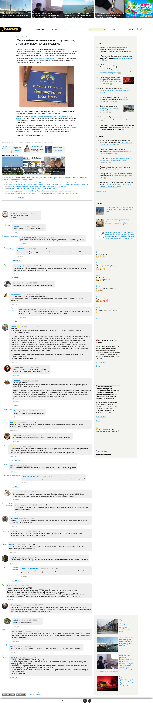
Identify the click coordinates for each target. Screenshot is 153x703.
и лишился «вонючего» (116, 128)
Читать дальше (101, 362)
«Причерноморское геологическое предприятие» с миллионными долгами (114, 50)
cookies (79, 701)
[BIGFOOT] (5, 531)
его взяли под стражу (125, 119)
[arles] (5, 561)
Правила (31, 694)
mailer (11, 544)
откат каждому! (21, 505)
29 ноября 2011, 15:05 (45, 309)
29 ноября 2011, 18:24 (46, 569)
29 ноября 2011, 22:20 (29, 620)
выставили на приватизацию (117, 47)
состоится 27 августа (114, 169)
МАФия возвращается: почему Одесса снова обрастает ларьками (32, 189)
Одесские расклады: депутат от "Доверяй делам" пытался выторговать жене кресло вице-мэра (42, 191)
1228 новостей (15, 150)
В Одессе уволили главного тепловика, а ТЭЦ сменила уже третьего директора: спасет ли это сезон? (44, 193)
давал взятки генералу (122, 127)
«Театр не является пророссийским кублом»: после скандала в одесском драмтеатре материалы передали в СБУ (118, 222)
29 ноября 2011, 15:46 (25, 422)
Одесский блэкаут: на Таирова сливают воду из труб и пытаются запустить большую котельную (43, 182)
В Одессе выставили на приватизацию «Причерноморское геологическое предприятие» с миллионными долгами (126, 626)
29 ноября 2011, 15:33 (30, 380)
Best (11, 422)
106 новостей (34, 152)
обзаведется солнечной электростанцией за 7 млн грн (116, 91)
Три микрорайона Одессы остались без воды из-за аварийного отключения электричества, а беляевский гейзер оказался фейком (110, 15)
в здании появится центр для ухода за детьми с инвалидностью (115, 185)
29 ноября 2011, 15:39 (30, 411)
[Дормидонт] (7, 439)
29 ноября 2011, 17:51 (48, 477)
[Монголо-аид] (6, 632)
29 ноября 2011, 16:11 (30, 435)
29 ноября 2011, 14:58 (26, 213)
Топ (65, 29)
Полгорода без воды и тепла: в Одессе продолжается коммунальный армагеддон (37, 186)
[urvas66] (5, 330)
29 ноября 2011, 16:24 (28, 226)
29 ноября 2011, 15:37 (23, 544)
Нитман (16, 226)
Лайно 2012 (17, 380)
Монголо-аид (17, 631)
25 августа (99, 136)
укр (113, 29)
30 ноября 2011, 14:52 (28, 492)
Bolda (13, 213)
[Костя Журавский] (5, 609)
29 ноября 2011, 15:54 (21, 586)
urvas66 (13, 326)
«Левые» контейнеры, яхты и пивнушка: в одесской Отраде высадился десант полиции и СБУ (15, 15)
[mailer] (4, 544)
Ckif (11, 446)
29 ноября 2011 (20, 37)
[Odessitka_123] (9, 249)
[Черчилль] (7, 287)
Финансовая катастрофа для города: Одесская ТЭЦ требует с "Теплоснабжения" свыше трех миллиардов (12, 170)
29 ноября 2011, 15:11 (32, 367)
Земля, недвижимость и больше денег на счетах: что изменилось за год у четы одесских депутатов (55, 170)
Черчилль (16, 283)
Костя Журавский (17, 605)
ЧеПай (15, 620)
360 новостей (56, 150)
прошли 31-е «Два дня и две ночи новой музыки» (111, 82)
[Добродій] (5, 522)
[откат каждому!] (7, 506)
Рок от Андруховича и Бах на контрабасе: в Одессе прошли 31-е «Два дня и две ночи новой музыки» (126, 683)
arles (12, 557)
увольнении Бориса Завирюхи (45, 58)
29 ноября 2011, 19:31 (31, 631)
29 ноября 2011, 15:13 (36, 505)
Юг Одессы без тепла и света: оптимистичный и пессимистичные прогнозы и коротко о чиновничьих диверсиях (49, 184)
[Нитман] (7, 225)
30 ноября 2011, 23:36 (29, 283)
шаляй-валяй (16, 294)
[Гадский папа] (7, 371)
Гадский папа (18, 367)
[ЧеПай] (7, 624)
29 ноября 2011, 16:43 (24, 446)
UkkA (15, 492)
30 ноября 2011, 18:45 (25, 657)
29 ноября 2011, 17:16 (24, 465)
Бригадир (17, 266)
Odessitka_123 (22, 249)
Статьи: (99, 203)
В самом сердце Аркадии (108, 106)
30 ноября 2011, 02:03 (24, 646)
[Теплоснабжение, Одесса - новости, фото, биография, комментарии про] (48, 153)
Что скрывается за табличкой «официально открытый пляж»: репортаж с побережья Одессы (120, 210)
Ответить (13, 221)
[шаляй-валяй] (5, 298)
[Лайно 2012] (7, 384)
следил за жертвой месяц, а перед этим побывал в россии (115, 72)
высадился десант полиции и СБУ (117, 59)
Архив (54, 29)
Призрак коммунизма (28, 238)
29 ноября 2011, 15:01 (46, 238)
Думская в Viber (103, 451)
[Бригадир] (8, 266)
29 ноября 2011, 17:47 (35, 605)
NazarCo (14, 657)
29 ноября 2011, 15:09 (27, 326)
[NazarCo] (5, 658)
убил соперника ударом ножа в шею (116, 177)
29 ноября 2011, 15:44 (30, 266)
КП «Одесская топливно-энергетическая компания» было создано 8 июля (44, 117)
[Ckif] (6, 446)
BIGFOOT (14, 531)
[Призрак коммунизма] (10, 236)
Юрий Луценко (105, 158)
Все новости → (101, 191)
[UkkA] (7, 496)
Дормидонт (17, 435)
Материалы (40, 29)
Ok (85, 701)
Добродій (14, 518)
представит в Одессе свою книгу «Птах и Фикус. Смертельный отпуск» (116, 159)
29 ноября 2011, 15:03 (32, 294)
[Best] (6, 422)
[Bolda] (5, 217)
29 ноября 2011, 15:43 (25, 557)
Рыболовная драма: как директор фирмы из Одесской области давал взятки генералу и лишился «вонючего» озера (77, 15)
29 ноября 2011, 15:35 (36, 249)
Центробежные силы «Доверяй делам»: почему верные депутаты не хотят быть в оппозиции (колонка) (33, 170)
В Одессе (103, 47)
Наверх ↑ (21, 197)
